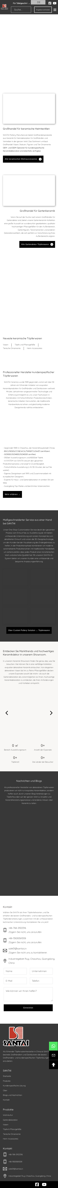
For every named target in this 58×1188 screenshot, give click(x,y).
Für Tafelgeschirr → (21, 3)
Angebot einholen (43, 10)
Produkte (7, 1081)
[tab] (5, 345)
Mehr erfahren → (12, 494)
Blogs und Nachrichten (12, 1095)
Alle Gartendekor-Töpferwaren (35, 244)
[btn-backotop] (53, 1064)
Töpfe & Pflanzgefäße (12, 1129)
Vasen (5, 1124)
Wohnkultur (8, 1115)
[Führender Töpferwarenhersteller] (4, 7)
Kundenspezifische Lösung (14, 1085)
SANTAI (7, 1070)
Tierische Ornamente (12, 1134)
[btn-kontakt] (53, 1055)
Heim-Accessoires (10, 1139)
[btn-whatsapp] (53, 1046)
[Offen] (54, 9)
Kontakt (6, 1100)
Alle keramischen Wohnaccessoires (21, 159)
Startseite (7, 1076)
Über (5, 1090)
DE (38, 2)
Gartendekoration (10, 1120)
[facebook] (50, 3)
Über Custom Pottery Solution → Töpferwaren (29, 630)
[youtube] (54, 3)
